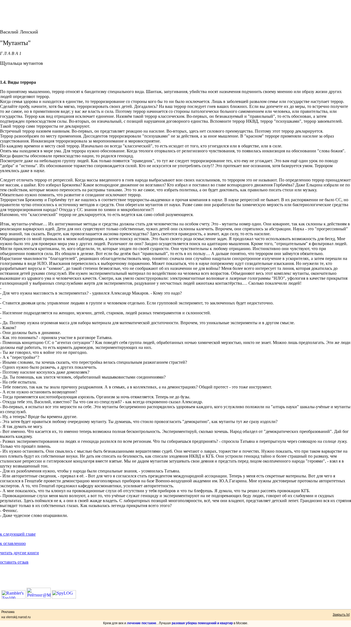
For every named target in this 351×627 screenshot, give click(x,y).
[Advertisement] (175, 12)
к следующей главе (18, 534)
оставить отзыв (14, 562)
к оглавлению (13, 543)
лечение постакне (141, 623)
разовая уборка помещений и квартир (202, 623)
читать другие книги (19, 552)
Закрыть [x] (341, 615)
